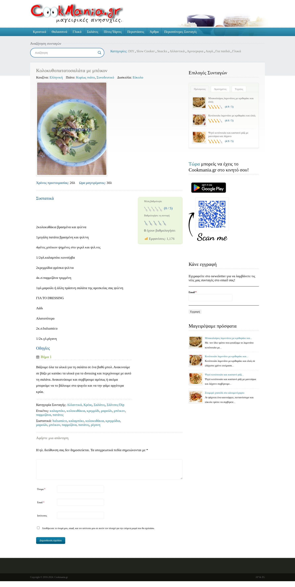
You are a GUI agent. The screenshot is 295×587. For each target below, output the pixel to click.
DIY (131, 51)
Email (40, 502)
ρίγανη (95, 425)
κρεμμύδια (113, 421)
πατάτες (58, 415)
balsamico (60, 421)
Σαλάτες (92, 32)
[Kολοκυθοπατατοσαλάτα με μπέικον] (71, 129)
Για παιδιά (222, 51)
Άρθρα (154, 32)
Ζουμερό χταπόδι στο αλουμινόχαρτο (224, 392)
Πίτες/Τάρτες (113, 32)
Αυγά (209, 51)
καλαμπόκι (57, 411)
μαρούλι (106, 411)
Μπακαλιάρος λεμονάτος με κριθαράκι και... (228, 338)
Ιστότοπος (42, 515)
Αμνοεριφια (195, 51)
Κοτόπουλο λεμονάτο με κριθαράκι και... (226, 356)
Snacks (162, 51)
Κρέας (87, 405)
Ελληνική (56, 77)
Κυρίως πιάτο (85, 77)
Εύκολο (138, 77)
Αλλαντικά (177, 51)
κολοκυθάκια (76, 411)
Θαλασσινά (59, 32)
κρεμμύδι (93, 411)
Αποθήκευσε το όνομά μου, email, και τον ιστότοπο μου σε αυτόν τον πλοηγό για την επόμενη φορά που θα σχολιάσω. (98, 528)
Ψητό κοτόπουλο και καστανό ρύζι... (224, 374)
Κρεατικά (39, 32)
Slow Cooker (145, 51)
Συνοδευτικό (105, 77)
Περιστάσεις (135, 32)
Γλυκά (77, 32)
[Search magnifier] (99, 52)
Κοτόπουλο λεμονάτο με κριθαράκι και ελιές (231, 115)
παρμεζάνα (43, 415)
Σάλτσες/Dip (115, 405)
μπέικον (119, 411)
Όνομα (41, 489)
